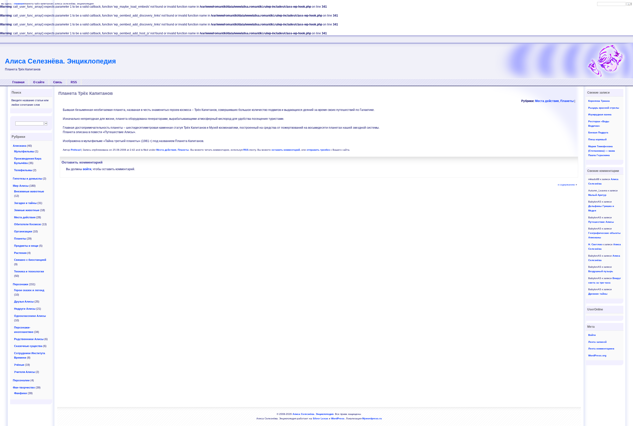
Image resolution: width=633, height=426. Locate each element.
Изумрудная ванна (599, 114)
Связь (57, 82)
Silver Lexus (320, 418)
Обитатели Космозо (27, 224)
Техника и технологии (29, 271)
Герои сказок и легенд (29, 290)
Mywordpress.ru (372, 418)
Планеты (567, 101)
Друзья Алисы (24, 301)
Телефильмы (23, 170)
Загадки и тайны (25, 203)
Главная (18, 82)
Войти (592, 335)
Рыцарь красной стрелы (603, 107)
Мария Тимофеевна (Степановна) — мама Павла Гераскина (601, 151)
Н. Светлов (595, 244)
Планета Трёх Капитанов (85, 93)
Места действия (547, 101)
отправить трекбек (318, 149)
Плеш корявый (597, 139)
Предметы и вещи (26, 245)
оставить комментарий (285, 149)
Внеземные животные (29, 191)
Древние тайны (598, 293)
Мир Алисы (20, 185)
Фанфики (20, 393)
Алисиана (19, 145)
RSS (74, 82)
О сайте (39, 82)
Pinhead (76, 149)
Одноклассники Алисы (30, 315)
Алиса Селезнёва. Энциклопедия (60, 61)
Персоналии (21, 380)
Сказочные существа (28, 346)
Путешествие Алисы (601, 222)
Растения (20, 252)
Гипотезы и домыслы (27, 178)
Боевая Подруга (598, 132)
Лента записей (597, 342)
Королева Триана (599, 101)
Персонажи (20, 284)
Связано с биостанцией (30, 259)
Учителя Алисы (24, 371)
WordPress (337, 418)
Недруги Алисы (24, 308)
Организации (23, 231)
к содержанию (566, 184)
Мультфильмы (24, 151)
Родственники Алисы (29, 339)
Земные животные (26, 210)
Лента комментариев (601, 348)
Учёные (19, 364)
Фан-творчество (24, 387)
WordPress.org (597, 355)
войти (87, 169)
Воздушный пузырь (600, 271)
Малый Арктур (597, 195)
